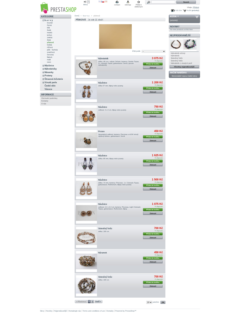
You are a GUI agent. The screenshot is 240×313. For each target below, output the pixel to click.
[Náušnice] (86, 91)
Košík (189, 10)
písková (50, 42)
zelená (49, 37)
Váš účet (178, 10)
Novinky (175, 26)
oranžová (51, 52)
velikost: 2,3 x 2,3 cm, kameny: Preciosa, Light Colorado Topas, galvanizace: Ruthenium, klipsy (119, 208)
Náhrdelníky (51, 69)
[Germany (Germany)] (106, 2)
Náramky (49, 72)
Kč (85, 2)
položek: (156, 302)
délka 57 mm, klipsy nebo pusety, (111, 86)
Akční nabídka (178, 72)
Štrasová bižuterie (54, 79)
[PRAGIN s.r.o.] (58, 12)
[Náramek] (86, 261)
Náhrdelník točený (178, 53)
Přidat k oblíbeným (139, 5)
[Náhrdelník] (86, 67)
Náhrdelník (103, 58)
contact (117, 5)
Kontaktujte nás (75, 311)
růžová (50, 47)
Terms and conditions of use (94, 311)
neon (49, 62)
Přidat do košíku (152, 64)
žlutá (49, 40)
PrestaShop (130, 311)
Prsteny (48, 75)
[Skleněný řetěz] (86, 237)
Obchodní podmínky (49, 98)
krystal (49, 23)
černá (49, 25)
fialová (49, 57)
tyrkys (49, 35)
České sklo (50, 85)
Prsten (101, 131)
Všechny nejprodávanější (184, 67)
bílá (48, 28)
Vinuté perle (51, 82)
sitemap (128, 5)
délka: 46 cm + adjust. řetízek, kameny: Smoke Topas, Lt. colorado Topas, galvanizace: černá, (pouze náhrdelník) (118, 63)
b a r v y (49, 20)
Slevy (42, 311)
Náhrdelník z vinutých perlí (181, 63)
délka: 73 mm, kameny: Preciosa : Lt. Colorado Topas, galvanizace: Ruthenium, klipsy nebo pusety (118, 183)
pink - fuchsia (52, 50)
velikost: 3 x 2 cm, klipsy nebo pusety (112, 110)
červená (50, 55)
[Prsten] (86, 140)
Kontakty (44, 101)
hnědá (49, 45)
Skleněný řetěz (105, 228)
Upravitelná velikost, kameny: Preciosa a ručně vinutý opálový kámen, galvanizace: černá (118, 135)
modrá (49, 33)
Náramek (102, 253)
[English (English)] (99, 2)
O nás (43, 104)
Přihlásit (196, 7)
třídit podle (136, 51)
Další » (98, 302)
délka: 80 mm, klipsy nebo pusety (110, 158)
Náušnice (49, 65)
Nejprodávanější (180, 35)
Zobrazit (153, 68)
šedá (49, 30)
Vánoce (48, 89)
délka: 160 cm (103, 231)
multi (49, 60)
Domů (77, 16)
